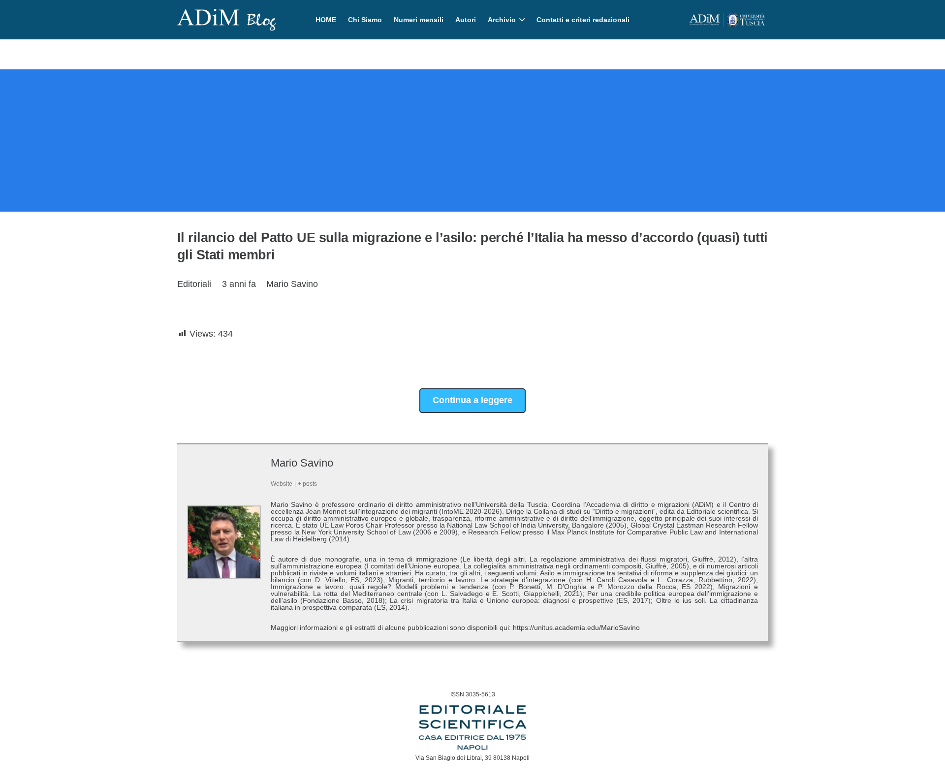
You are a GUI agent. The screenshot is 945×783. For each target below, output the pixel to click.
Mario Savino (292, 284)
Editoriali (194, 284)
